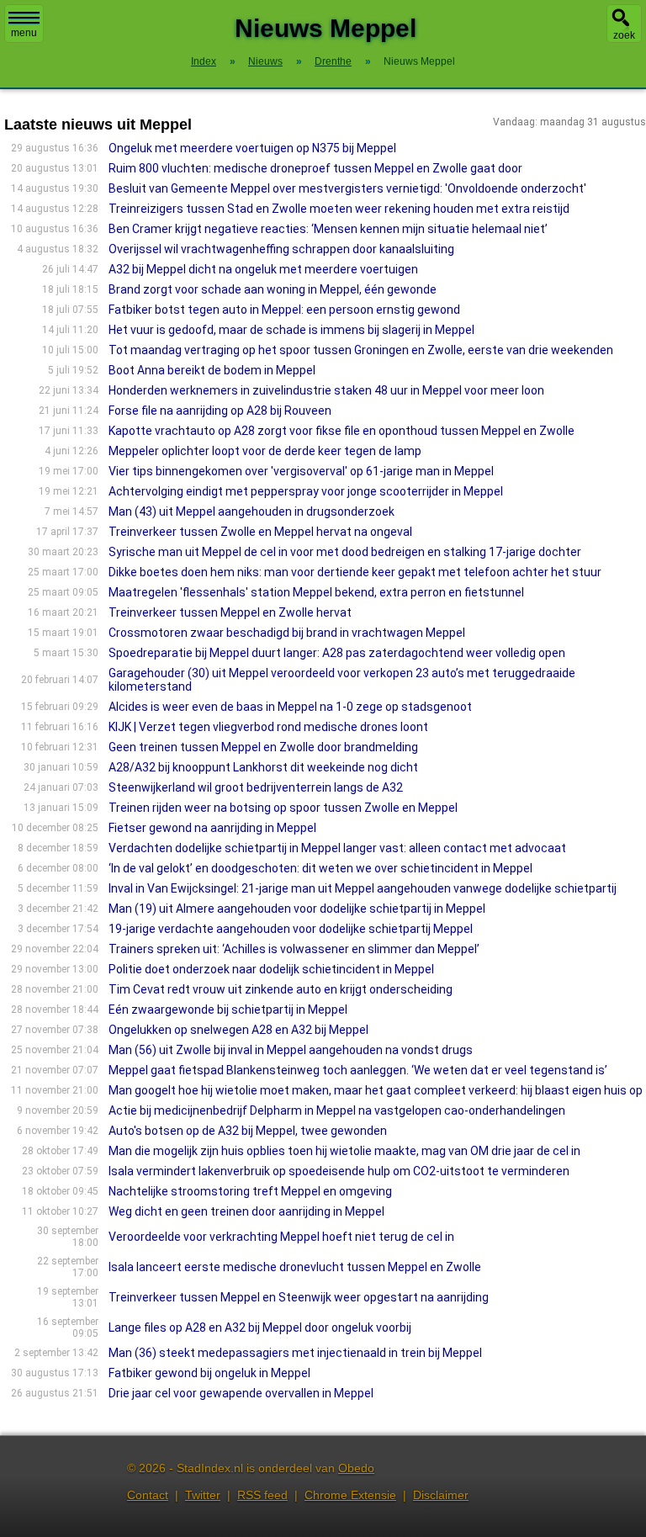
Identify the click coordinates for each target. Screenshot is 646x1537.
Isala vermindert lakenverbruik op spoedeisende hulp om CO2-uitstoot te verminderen (339, 1171)
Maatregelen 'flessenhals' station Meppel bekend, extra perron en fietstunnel (316, 592)
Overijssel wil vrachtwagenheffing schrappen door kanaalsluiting (281, 249)
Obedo (356, 1468)
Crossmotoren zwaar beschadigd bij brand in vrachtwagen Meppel (287, 632)
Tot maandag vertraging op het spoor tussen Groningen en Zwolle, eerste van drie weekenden (361, 350)
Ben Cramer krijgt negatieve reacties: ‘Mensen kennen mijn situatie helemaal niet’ (328, 229)
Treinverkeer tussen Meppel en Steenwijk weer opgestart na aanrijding (299, 1297)
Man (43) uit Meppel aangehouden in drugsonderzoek (251, 511)
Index (203, 61)
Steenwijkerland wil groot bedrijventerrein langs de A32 (256, 787)
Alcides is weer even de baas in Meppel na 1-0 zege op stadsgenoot (290, 706)
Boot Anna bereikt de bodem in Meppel (212, 370)
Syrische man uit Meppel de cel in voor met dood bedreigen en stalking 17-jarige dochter (345, 552)
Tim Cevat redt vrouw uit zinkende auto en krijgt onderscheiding (281, 989)
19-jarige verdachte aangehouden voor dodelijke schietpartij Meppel (291, 928)
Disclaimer (441, 1495)
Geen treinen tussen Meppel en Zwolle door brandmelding (263, 747)
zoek (624, 35)
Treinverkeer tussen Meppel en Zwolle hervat (230, 612)
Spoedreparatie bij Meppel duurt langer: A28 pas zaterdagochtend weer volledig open (337, 653)
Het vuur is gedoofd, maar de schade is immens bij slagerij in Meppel (291, 330)
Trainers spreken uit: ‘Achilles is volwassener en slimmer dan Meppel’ (294, 949)
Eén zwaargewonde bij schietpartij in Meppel (228, 1009)
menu (24, 33)
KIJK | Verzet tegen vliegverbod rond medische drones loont (268, 727)
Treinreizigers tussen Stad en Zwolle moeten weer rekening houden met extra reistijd (339, 208)
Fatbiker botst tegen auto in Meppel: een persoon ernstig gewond (284, 309)
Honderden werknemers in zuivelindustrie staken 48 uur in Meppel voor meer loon (326, 390)
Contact (147, 1495)
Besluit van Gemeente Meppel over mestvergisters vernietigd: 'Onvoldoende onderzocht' (347, 188)
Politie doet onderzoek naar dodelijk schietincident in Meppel (271, 969)
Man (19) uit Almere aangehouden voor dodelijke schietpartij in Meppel (297, 908)
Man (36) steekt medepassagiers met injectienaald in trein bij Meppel (295, 1352)
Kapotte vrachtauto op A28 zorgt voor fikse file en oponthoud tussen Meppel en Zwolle (342, 430)
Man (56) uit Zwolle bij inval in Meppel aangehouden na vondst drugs (291, 1050)
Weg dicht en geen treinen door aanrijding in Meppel (246, 1211)
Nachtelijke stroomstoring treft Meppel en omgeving (250, 1191)
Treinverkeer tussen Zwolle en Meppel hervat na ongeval (260, 531)
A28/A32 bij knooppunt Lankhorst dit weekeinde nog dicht (263, 767)
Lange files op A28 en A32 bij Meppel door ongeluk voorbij (260, 1327)
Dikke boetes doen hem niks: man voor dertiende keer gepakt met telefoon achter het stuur (355, 572)
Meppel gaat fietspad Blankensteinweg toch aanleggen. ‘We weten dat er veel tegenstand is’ (358, 1070)
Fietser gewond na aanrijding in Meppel (212, 828)
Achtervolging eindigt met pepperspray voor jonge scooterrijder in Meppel (306, 491)
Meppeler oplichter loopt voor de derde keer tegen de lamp (265, 451)
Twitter (202, 1495)
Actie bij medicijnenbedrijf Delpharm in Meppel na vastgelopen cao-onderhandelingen (337, 1110)
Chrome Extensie (350, 1495)
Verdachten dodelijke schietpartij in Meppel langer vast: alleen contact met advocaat (337, 848)
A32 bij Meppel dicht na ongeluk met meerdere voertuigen (263, 269)
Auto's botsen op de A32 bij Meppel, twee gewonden (248, 1130)
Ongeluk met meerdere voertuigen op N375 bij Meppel (252, 148)
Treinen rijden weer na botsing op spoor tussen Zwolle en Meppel (283, 807)
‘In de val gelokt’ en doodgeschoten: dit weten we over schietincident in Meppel (320, 868)
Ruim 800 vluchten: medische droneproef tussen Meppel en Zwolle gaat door (315, 168)
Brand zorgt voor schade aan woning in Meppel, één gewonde (273, 289)
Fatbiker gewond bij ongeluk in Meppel (209, 1373)
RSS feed (262, 1495)
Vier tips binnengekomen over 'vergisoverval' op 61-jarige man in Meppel (301, 471)
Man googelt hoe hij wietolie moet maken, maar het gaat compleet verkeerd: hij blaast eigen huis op (376, 1090)
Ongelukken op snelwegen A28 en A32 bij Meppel (238, 1029)
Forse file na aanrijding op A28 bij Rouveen (220, 410)
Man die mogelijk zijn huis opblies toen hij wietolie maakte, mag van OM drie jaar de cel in (344, 1151)
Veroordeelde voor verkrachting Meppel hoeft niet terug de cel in (281, 1236)
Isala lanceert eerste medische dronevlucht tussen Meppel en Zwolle (295, 1267)
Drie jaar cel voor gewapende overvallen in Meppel (241, 1393)
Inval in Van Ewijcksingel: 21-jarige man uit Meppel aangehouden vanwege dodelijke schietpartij (363, 888)
